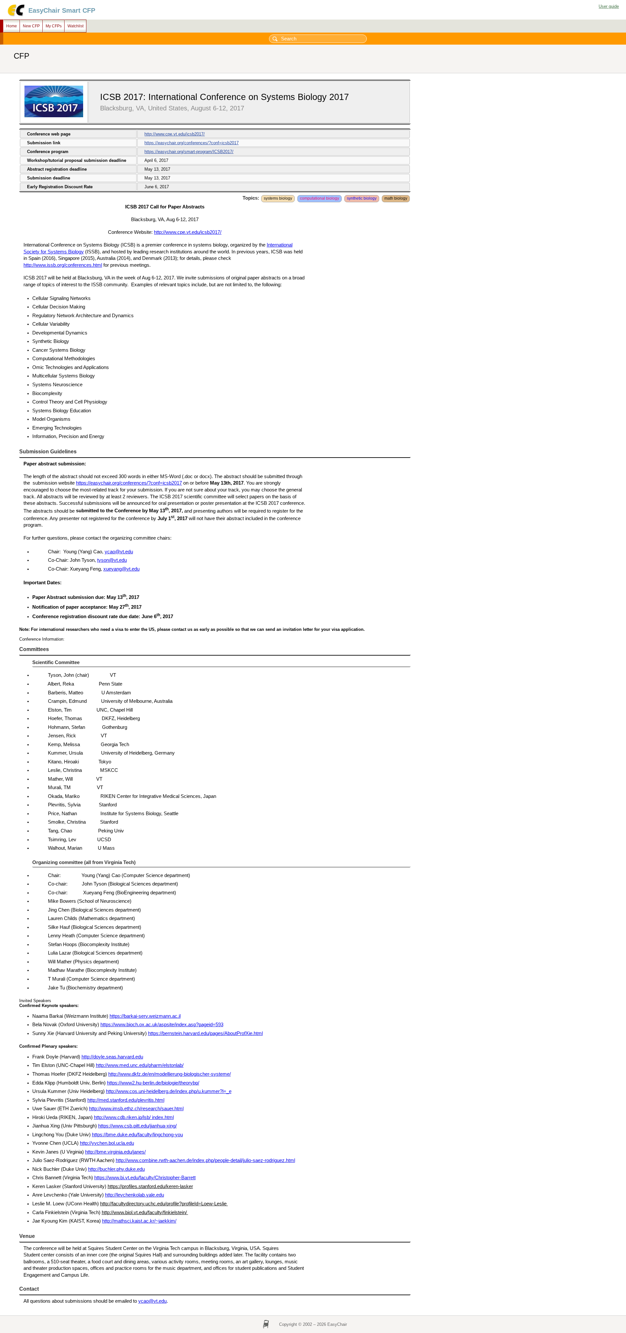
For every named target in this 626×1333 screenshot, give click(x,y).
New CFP (31, 26)
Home (11, 26)
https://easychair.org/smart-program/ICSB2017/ (188, 151)
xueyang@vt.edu (121, 569)
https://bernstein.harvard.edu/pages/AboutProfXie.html (205, 1033)
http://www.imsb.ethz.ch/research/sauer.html (136, 1108)
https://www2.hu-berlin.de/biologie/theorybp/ (153, 1082)
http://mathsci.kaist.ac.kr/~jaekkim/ (139, 1221)
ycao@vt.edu (119, 551)
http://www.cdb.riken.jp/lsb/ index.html (134, 1117)
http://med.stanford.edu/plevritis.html (125, 1100)
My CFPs (54, 26)
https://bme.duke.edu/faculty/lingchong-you (137, 1134)
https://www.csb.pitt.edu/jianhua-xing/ (137, 1125)
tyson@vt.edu (112, 560)
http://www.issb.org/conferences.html (62, 265)
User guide (609, 6)
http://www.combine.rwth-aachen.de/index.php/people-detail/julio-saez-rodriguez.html (205, 1160)
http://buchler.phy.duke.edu (116, 1169)
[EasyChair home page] (16, 15)
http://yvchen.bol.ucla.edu (107, 1143)
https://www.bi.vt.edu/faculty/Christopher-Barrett (145, 1177)
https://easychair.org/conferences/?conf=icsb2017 (191, 142)
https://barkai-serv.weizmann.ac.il (145, 1016)
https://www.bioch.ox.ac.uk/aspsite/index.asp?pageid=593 (161, 1024)
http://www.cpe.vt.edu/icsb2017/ (174, 134)
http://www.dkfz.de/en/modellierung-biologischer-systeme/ (169, 1074)
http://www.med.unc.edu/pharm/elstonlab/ (140, 1065)
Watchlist (75, 26)
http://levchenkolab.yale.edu (134, 1195)
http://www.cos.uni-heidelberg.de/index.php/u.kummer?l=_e (168, 1091)
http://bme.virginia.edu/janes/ (115, 1152)
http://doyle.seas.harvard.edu (112, 1056)
